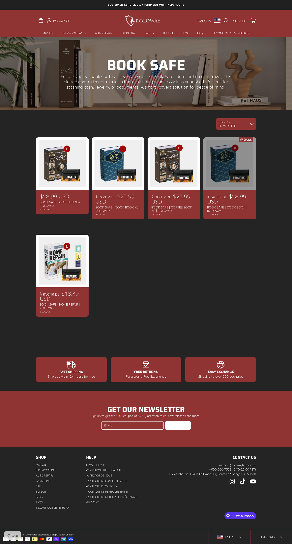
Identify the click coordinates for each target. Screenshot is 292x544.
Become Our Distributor (53, 507)
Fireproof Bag (72, 33)
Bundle (41, 491)
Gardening (43, 481)
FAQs (39, 502)
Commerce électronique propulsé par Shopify (50, 534)
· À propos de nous (99, 475)
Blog (39, 497)
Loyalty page (95, 465)
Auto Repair (44, 475)
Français (204, 20)
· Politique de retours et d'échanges (112, 497)
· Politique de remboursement (107, 491)
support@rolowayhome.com (237, 465)
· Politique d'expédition (102, 486)
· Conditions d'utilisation (103, 470)
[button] (236, 20)
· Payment (92, 502)
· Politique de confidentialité (107, 481)
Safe (148, 33)
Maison (41, 465)
